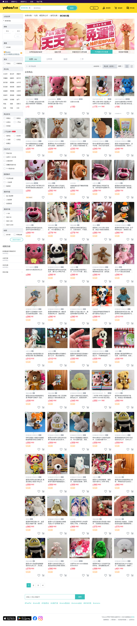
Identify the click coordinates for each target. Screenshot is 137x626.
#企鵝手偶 (54, 603)
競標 (65, 59)
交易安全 (131, 620)
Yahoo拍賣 (10, 7)
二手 (82, 59)
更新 (132, 617)
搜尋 (80, 597)
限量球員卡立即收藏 (79, 52)
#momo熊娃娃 (65, 603)
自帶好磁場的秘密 (35, 52)
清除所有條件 (16, 240)
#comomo (96, 603)
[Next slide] (66, 86)
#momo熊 (36, 603)
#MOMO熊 (87, 603)
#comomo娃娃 (76, 603)
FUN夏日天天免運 (101, 52)
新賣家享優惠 (123, 52)
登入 (94, 8)
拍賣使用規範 (122, 620)
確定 (18, 36)
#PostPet (28, 603)
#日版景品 (45, 603)
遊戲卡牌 (57, 52)
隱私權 (113, 620)
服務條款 (106, 620)
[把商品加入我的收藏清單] (39, 113)
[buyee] (13, 53)
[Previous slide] (48, 86)
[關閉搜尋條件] (29, 8)
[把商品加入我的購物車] (43, 113)
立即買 (49, 59)
